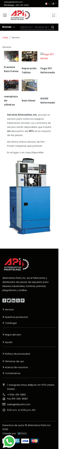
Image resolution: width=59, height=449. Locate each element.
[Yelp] (18, 300)
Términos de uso (14, 361)
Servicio (9, 309)
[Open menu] (4, 15)
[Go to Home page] (20, 15)
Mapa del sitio (13, 334)
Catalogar (11, 323)
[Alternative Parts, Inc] (16, 264)
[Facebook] (4, 300)
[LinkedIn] (13, 300)
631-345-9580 (17, 398)
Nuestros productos (16, 317)
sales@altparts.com (13, 2)
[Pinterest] (23, 300)
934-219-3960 (22, 5)
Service (16, 37)
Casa (5, 37)
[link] (53, 3)
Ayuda (8, 342)
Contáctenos (12, 373)
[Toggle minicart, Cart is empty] (54, 15)
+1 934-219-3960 (16, 394)
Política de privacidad (17, 353)
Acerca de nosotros (16, 367)
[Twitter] (9, 300)
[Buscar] (52, 27)
